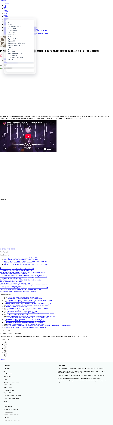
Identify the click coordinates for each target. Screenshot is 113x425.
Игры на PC (7, 393)
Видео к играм (8, 384)
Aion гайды (7, 368)
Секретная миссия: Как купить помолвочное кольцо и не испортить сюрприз (81, 381)
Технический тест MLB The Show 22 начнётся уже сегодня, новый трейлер (26, 261)
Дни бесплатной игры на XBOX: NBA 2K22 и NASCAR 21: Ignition (20, 280)
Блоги (5, 15)
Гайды (5, 7)
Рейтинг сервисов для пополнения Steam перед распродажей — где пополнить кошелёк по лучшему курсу (38, 325)
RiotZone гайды (8, 374)
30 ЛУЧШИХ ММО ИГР (7, 249)
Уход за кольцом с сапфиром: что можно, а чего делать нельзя (25, 324)
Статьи (6, 16)
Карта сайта (3, 359)
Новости (6, 3)
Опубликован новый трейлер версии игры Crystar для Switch (24, 322)
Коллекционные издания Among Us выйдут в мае (15, 283)
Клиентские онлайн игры (11, 398)
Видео (5, 5)
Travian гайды (8, 376)
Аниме (6, 379)
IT (4, 8)
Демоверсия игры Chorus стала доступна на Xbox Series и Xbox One (20, 289)
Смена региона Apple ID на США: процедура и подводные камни (26, 327)
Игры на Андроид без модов (12, 395)
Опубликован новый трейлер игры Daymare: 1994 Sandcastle (18, 291)
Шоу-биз (6, 417)
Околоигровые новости (11, 409)
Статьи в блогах (8, 412)
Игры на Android (9, 390)
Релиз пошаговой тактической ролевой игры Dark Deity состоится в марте (26, 264)
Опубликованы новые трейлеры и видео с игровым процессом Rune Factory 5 (23, 277)
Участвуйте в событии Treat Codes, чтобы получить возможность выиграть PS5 (24, 288)
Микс (5, 401)
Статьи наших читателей (11, 414)
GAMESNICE (4, 0)
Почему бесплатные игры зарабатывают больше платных (75, 378)
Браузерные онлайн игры (11, 382)
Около (5, 13)
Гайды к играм (8, 387)
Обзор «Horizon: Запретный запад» (10, 278)
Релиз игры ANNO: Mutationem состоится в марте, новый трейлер (26, 321)
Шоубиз (6, 11)
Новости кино (8, 406)
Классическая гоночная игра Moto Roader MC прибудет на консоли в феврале (23, 285)
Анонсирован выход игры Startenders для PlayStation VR (20, 258)
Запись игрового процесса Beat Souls (11, 281)
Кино (5, 10)
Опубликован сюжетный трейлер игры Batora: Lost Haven (21, 259)
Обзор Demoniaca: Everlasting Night (10, 286)
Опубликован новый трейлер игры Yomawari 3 (18, 262)
